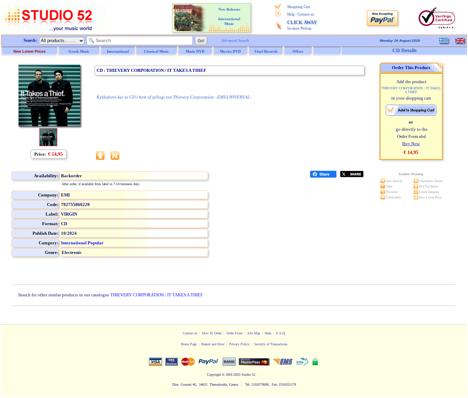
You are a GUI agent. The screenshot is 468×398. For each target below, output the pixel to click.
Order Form (234, 333)
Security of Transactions (270, 344)
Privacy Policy (239, 344)
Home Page (189, 344)
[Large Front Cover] (48, 144)
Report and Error (212, 344)
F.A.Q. (281, 333)
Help (291, 14)
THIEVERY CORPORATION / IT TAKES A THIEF (156, 294)
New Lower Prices (29, 51)
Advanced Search (235, 40)
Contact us (305, 14)
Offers (298, 51)
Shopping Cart (298, 6)
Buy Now (411, 143)
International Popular (82, 242)
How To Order (212, 333)
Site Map (253, 333)
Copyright (214, 374)
